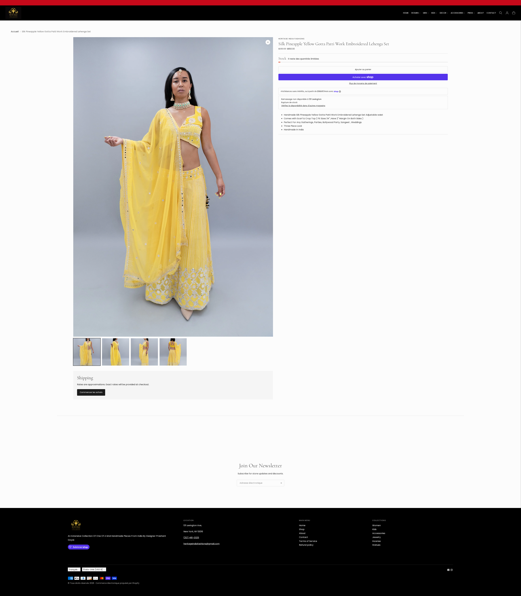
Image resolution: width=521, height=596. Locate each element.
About (302, 533)
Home (302, 525)
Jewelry (376, 537)
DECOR (443, 13)
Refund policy (306, 544)
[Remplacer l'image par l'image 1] (86, 352)
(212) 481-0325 (191, 537)
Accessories (378, 533)
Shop (301, 529)
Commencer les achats (91, 392)
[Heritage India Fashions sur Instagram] (452, 570)
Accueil (15, 31)
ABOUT (480, 13)
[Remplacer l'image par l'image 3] (144, 352)
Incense (376, 541)
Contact (303, 537)
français (73, 569)
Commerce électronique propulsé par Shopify (117, 583)
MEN (425, 13)
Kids (374, 529)
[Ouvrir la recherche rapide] (501, 13)
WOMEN (415, 13)
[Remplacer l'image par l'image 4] (173, 352)
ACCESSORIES (457, 13)
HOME (406, 13)
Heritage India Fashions (291, 38)
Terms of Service (308, 541)
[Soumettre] (281, 483)
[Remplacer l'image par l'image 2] (115, 352)
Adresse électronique (249, 480)
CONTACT (491, 13)
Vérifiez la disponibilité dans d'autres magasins (303, 105)
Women (376, 525)
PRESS (470, 13)
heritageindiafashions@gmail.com (201, 543)
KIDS (433, 13)
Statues (376, 544)
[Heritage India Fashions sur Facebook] (448, 570)
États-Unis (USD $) (93, 569)
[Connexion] (507, 13)
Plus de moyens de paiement (363, 83)
